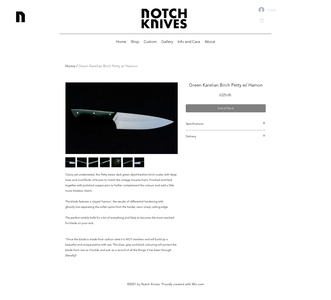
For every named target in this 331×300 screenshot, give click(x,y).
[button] (262, 20)
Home (70, 66)
